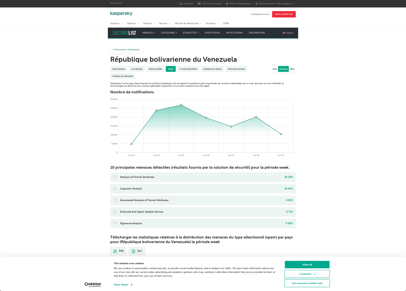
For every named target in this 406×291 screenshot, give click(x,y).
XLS (139, 251)
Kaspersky (121, 11)
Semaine (283, 69)
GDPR (226, 23)
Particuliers (188, 4)
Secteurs (131, 23)
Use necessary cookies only (307, 283)
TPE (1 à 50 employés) (211, 4)
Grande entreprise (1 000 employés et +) (276, 4)
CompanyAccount (260, 14)
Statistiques (212, 33)
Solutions (114, 23)
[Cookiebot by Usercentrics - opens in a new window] (93, 284)
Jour (274, 69)
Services (163, 23)
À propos (210, 23)
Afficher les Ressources (187, 23)
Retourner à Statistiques (127, 49)
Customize (305, 274)
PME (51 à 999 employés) (240, 4)
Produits (147, 23)
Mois (292, 69)
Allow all (307, 264)
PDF (121, 251)
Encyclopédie (234, 33)
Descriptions (257, 33)
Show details (121, 284)
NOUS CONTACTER (284, 14)
